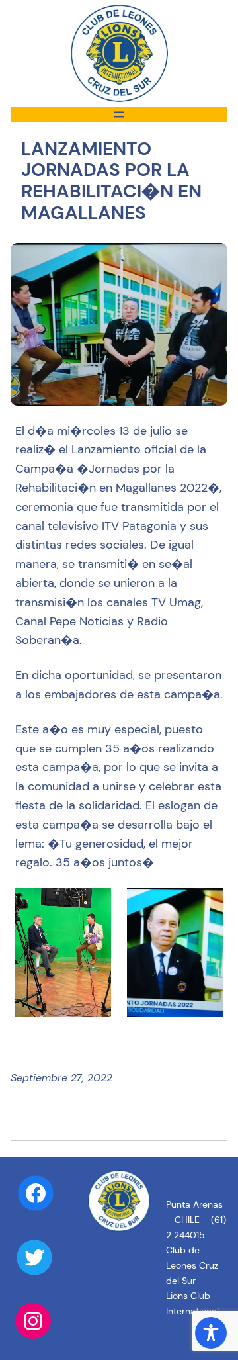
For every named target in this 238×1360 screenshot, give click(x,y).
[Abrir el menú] (119, 114)
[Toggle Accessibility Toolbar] (211, 1333)
